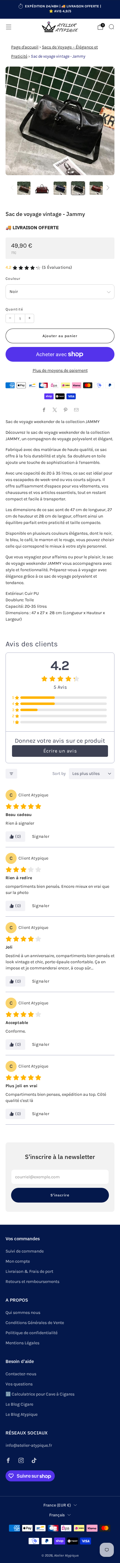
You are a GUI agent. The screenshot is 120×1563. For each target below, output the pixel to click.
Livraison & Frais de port (29, 1271)
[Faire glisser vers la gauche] (13, 188)
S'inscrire (60, 1195)
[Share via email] (76, 409)
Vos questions (19, 1384)
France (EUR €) (57, 1505)
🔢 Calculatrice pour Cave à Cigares (40, 1394)
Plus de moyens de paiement (60, 370)
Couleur (13, 278)
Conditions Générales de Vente (35, 1322)
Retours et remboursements (32, 1281)
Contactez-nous (21, 1373)
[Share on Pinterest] (65, 409)
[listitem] (60, 9)
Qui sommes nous (23, 1312)
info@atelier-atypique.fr (29, 1445)
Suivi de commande (25, 1251)
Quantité (14, 309)
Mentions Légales (22, 1342)
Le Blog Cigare (19, 1404)
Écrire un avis (60, 751)
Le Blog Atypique (22, 1414)
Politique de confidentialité (32, 1332)
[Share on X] (54, 409)
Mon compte (18, 1261)
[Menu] (9, 27)
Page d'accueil (24, 47)
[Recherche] (111, 27)
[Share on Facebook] (44, 409)
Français (57, 1514)
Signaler (41, 836)
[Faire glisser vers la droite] (107, 188)
